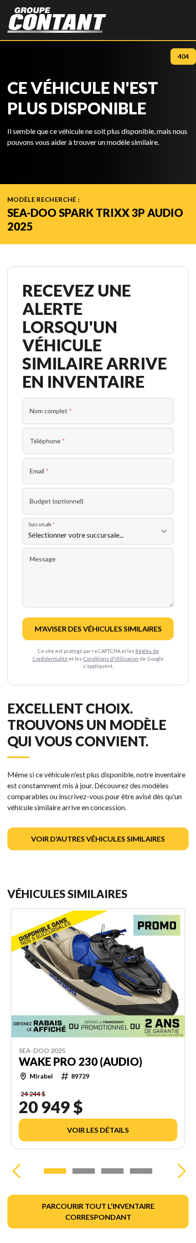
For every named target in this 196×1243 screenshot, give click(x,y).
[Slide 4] (141, 1171)
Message (43, 559)
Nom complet (51, 411)
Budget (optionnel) (56, 501)
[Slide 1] (55, 1171)
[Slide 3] (112, 1171)
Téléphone (47, 441)
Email (39, 471)
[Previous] (16, 1171)
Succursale (41, 524)
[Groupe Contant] (56, 20)
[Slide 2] (83, 1171)
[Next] (179, 1171)
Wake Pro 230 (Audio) (80, 1061)
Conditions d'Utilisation (111, 659)
